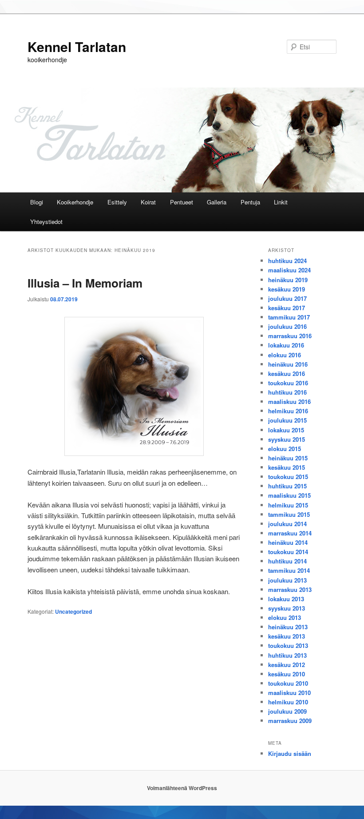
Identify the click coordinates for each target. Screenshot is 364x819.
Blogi (36, 202)
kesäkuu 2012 (286, 664)
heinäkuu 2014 (288, 542)
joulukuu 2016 (287, 326)
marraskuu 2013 (290, 589)
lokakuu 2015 (286, 430)
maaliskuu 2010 (289, 692)
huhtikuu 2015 (287, 486)
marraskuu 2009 (290, 720)
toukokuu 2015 (288, 476)
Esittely (117, 202)
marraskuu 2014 (290, 533)
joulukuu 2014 (287, 523)
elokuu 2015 (284, 448)
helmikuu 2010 (288, 702)
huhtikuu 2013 (287, 655)
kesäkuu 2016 (286, 373)
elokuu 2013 (284, 617)
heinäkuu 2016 (288, 364)
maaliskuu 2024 (289, 270)
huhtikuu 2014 (287, 561)
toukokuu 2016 (288, 383)
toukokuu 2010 (288, 683)
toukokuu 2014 (288, 551)
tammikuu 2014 (289, 570)
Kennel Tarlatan (77, 46)
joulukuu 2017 (287, 298)
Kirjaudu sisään (289, 753)
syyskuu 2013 (286, 608)
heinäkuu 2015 (288, 458)
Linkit (281, 202)
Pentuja (250, 202)
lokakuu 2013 (286, 599)
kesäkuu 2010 (286, 674)
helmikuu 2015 (288, 505)
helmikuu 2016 (288, 411)
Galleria (216, 202)
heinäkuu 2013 (288, 627)
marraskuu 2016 (290, 336)
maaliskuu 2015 (289, 495)
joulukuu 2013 (287, 580)
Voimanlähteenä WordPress (182, 788)
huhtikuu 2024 (287, 260)
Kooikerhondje (75, 202)
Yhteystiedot (46, 221)
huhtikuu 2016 (287, 392)
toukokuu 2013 (288, 645)
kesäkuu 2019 (286, 289)
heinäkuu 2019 (288, 280)
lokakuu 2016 (286, 345)
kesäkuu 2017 (286, 308)
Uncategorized (73, 611)
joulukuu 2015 (287, 420)
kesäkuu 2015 (286, 467)
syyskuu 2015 (286, 439)
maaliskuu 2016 (289, 401)
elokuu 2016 (284, 355)
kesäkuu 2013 (286, 636)
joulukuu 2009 (287, 711)
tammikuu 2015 (289, 514)
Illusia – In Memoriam (85, 283)
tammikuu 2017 (289, 317)
